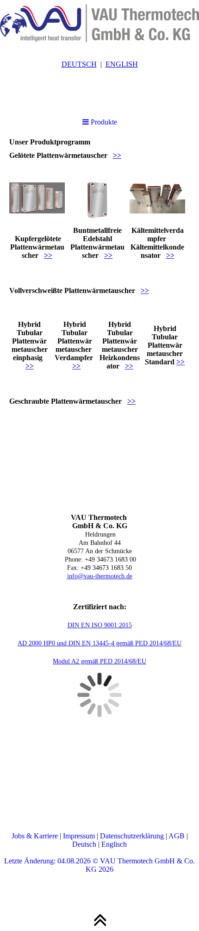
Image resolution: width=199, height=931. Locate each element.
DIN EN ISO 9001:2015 (100, 625)
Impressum (79, 836)
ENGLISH (122, 64)
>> (117, 155)
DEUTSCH (79, 64)
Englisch (114, 844)
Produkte (103, 122)
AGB (176, 836)
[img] (99, 23)
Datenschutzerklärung (132, 836)
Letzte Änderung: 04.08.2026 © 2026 (99, 865)
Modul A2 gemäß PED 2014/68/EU (99, 661)
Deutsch (84, 844)
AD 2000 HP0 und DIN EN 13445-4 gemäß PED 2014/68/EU (99, 643)
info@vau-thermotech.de (99, 576)
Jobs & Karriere (35, 836)
